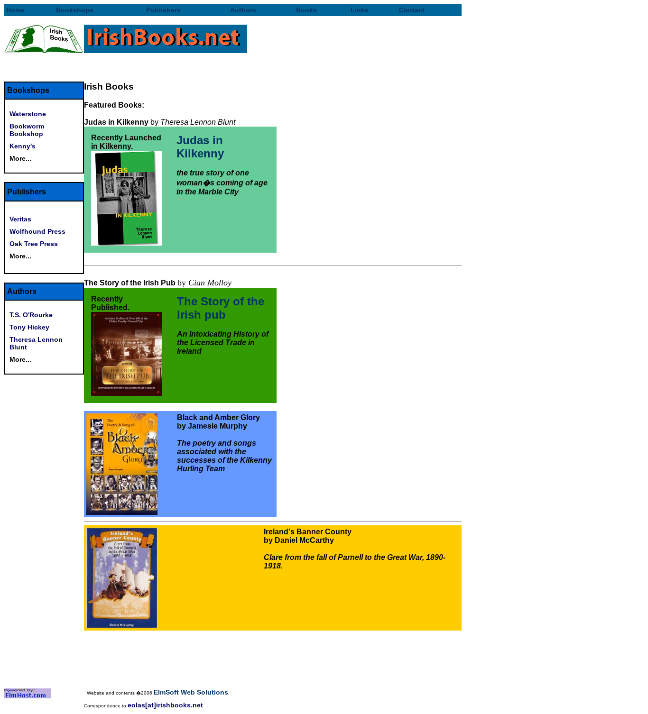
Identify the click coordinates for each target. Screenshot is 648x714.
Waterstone (27, 114)
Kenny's (22, 146)
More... (20, 158)
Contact (412, 10)
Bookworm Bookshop (26, 129)
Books (306, 10)
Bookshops (74, 10)
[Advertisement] (273, 67)
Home (15, 10)
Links (360, 10)
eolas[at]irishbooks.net (165, 705)
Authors (243, 10)
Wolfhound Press (37, 231)
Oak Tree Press (33, 243)
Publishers (163, 10)
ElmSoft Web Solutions (191, 692)
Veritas (20, 219)
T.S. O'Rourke (31, 315)
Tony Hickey (29, 327)
